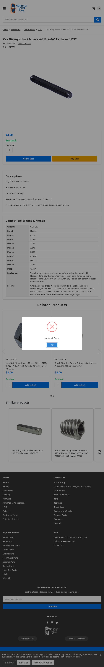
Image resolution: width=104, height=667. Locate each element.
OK (52, 345)
